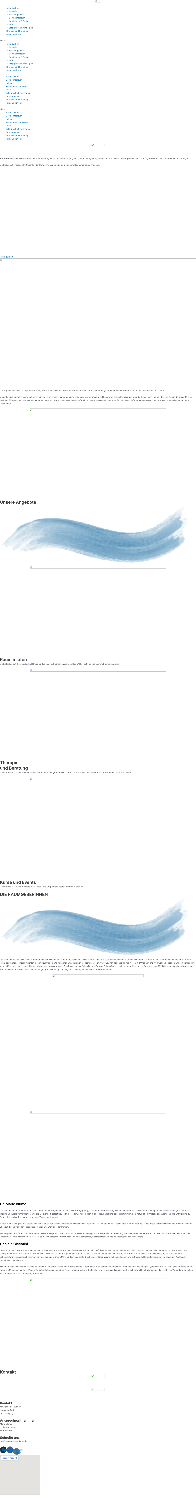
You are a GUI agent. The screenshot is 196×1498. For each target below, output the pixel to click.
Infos (11, 24)
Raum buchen (12, 8)
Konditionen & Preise (19, 21)
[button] (98, 40)
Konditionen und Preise (17, 86)
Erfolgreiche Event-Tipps (21, 27)
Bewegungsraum (17, 18)
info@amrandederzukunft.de (13, 1441)
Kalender (13, 11)
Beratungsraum (16, 14)
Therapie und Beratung (17, 31)
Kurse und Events (14, 34)
